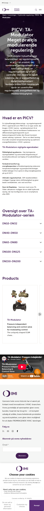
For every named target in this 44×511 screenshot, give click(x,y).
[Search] (36, 9)
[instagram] (13, 431)
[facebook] (17, 431)
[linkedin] (3, 431)
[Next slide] (40, 314)
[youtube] (8, 431)
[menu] (40, 9)
